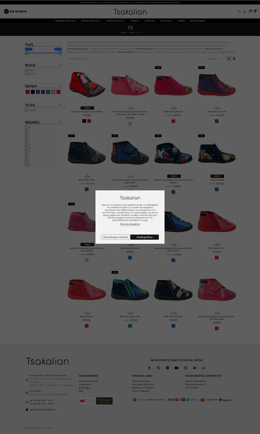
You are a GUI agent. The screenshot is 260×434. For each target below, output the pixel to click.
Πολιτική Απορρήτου (130, 224)
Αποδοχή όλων (144, 237)
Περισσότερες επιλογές (115, 237)
